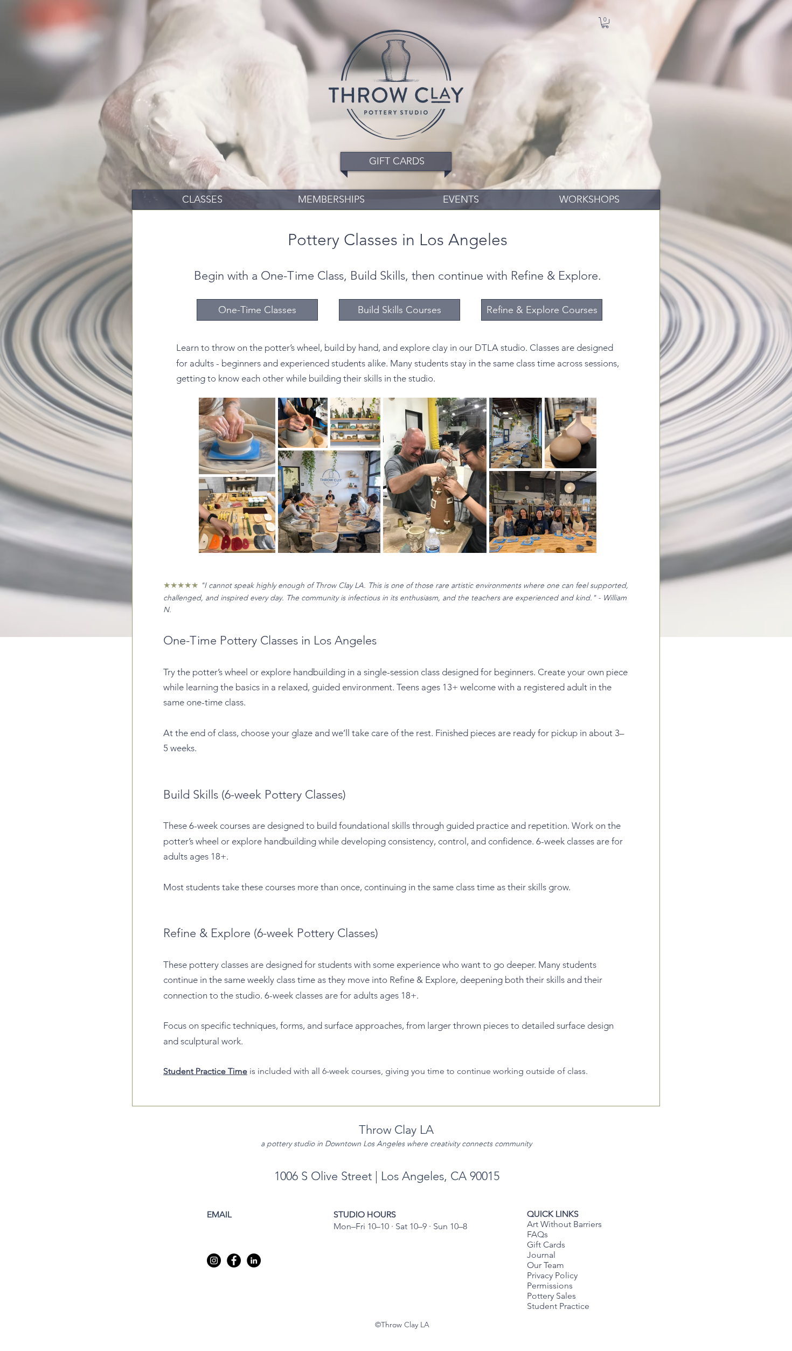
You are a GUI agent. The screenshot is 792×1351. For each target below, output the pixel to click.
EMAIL (219, 1214)
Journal (541, 1255)
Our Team (545, 1265)
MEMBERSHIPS (331, 199)
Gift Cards (546, 1244)
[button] (605, 22)
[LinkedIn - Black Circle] (254, 1260)
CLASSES (202, 199)
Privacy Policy (553, 1275)
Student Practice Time (205, 1071)
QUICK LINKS (553, 1214)
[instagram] (214, 1260)
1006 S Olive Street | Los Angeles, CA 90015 (388, 1176)
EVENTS (461, 199)
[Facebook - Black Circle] (234, 1260)
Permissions (550, 1285)
